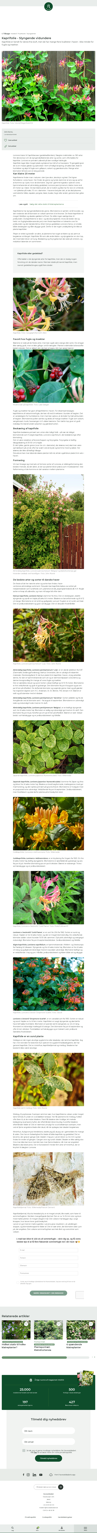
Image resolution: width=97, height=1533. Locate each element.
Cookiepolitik (47, 1517)
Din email (28, 1442)
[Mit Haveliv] (62, 1527)
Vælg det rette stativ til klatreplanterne (47, 204)
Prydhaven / (22, 33)
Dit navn (28, 1431)
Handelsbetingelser (65, 1517)
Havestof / (14, 33)
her (35, 1452)
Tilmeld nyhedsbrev (48, 1458)
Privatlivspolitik (30, 1517)
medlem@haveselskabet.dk (48, 1507)
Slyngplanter (31, 33)
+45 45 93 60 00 (48, 1505)
